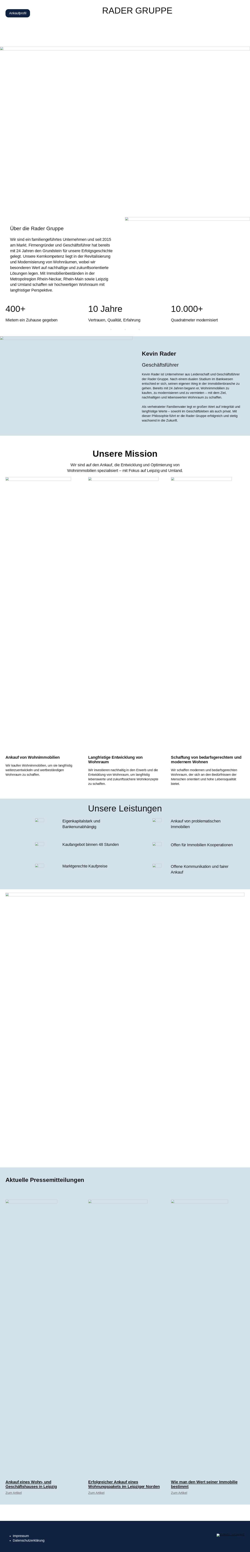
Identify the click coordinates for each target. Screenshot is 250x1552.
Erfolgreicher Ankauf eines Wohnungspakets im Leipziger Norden (124, 1484)
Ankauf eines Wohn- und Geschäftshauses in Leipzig (31, 1484)
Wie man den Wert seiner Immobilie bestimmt (204, 1484)
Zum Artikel (13, 1493)
